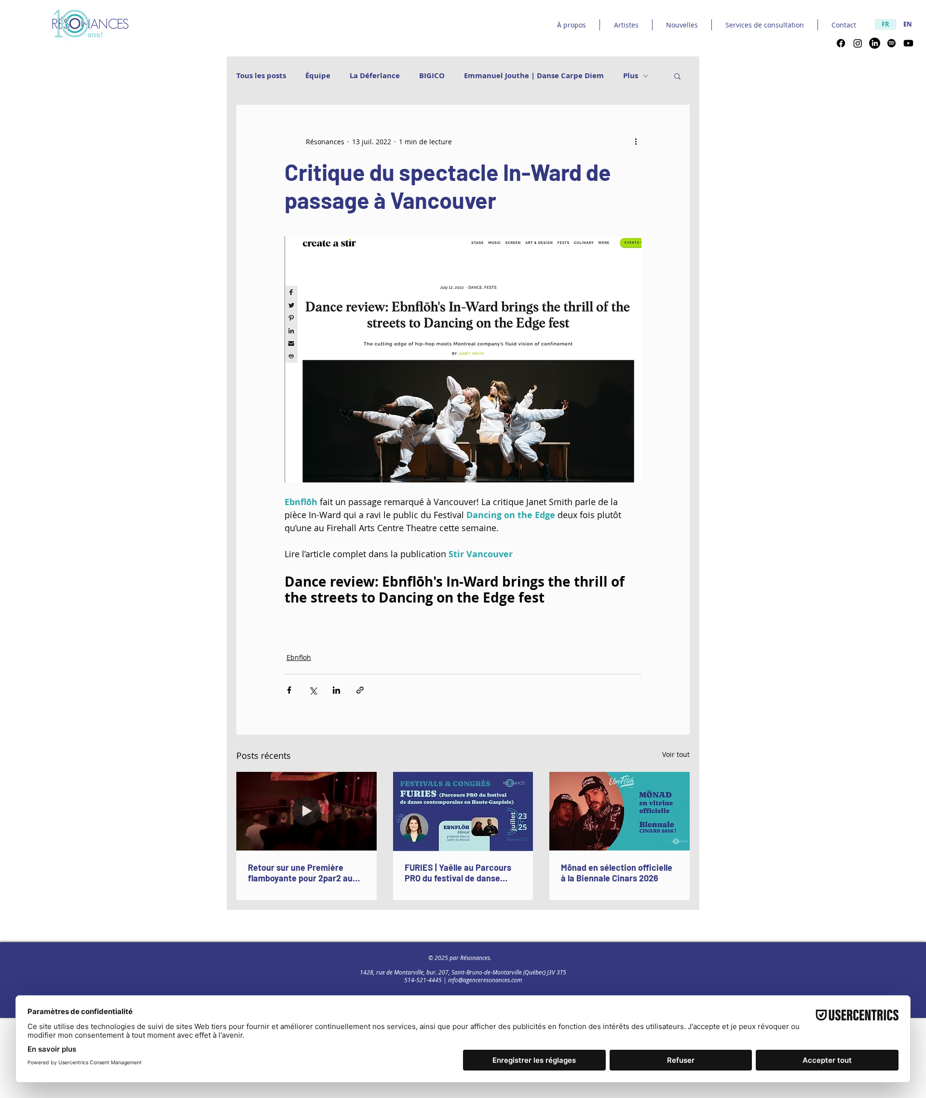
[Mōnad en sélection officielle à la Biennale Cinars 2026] (619, 811)
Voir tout (676, 754)
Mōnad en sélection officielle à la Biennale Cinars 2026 (616, 872)
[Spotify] (891, 43)
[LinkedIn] (874, 43)
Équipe (317, 75)
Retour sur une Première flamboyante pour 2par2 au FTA (300, 872)
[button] (677, 76)
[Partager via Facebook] (289, 690)
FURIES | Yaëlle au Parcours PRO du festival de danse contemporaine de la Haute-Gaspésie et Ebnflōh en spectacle (459, 872)
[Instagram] (857, 43)
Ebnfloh (298, 657)
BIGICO (432, 75)
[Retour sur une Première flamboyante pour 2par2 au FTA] (306, 811)
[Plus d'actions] (635, 141)
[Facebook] (840, 43)
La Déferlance (375, 75)
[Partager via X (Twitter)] (312, 690)
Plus (630, 75)
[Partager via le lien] (360, 690)
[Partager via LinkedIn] (336, 690)
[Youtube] (908, 43)
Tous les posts (261, 75)
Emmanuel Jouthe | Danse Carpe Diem (534, 75)
